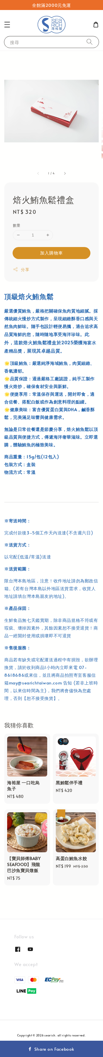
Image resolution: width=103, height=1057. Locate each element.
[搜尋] (89, 41)
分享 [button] (25, 269)
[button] (7, 24)
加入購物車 (51, 253)
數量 (17, 225)
